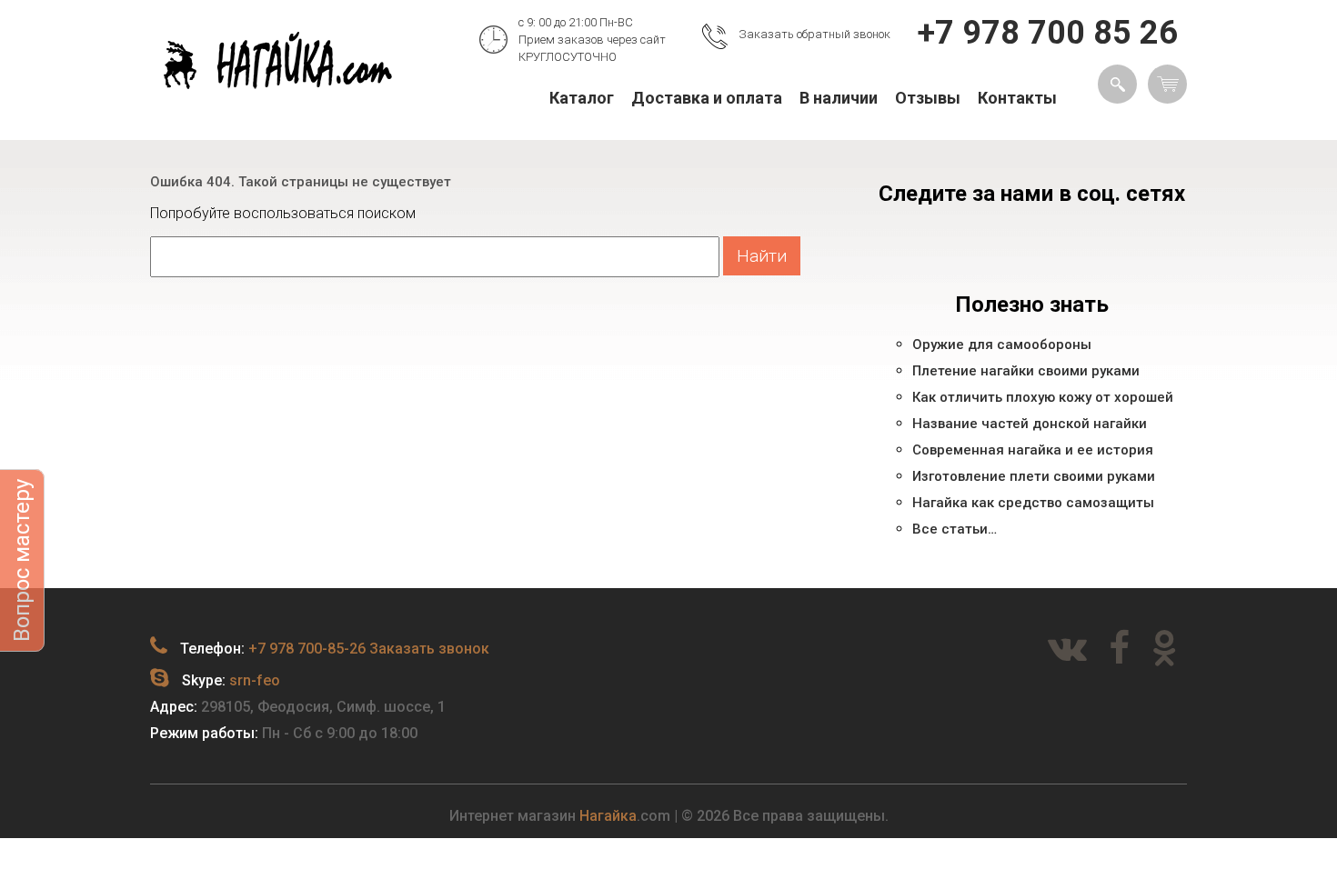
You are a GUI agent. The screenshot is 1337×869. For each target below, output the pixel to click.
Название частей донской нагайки (1029, 423)
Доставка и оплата (706, 97)
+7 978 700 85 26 (1048, 33)
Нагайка (608, 815)
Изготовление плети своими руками (1033, 476)
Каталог (581, 97)
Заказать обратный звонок (814, 34)
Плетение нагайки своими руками (1026, 371)
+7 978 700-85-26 (307, 648)
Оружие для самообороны (1001, 344)
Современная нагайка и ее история (1032, 450)
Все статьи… (954, 529)
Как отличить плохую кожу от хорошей (1042, 397)
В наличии (838, 97)
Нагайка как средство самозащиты (1033, 502)
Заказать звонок (429, 648)
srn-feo (254, 680)
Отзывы (927, 97)
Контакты (1017, 97)
